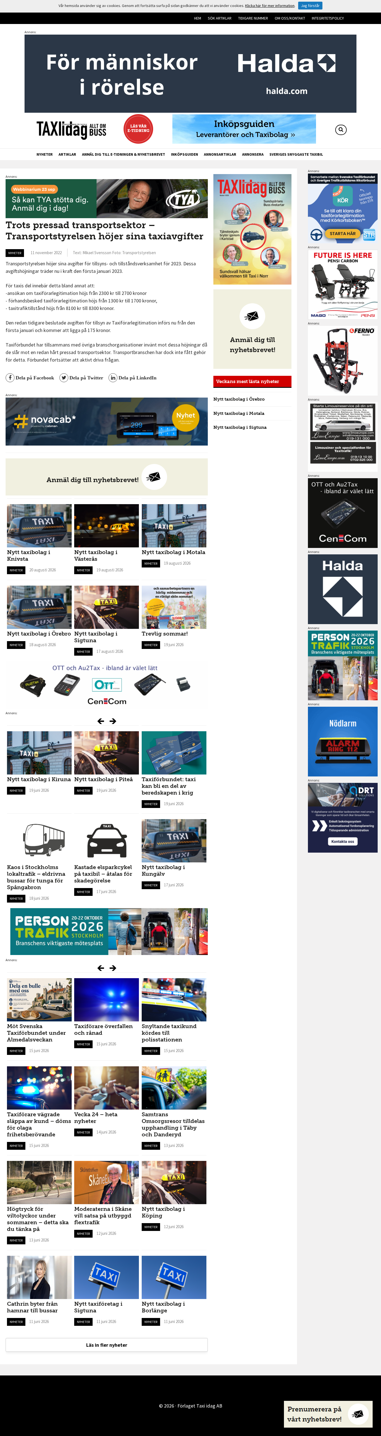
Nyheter (45, 154)
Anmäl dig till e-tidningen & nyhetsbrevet (123, 154)
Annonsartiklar (220, 154)
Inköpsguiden (184, 154)
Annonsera (253, 154)
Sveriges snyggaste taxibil (296, 154)
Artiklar (67, 154)
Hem (197, 18)
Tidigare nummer (253, 18)
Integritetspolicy (328, 18)
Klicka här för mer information (270, 5)
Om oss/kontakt (290, 18)
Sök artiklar (220, 18)
